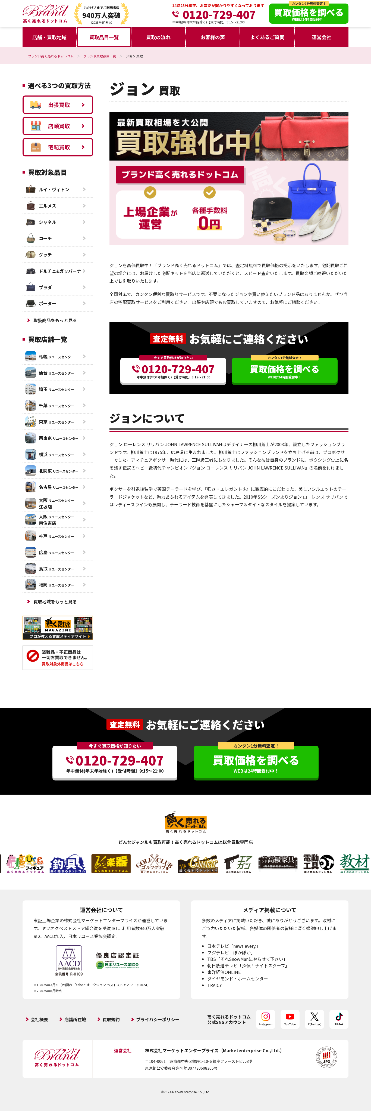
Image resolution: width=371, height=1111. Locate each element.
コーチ (45, 238)
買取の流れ (158, 37)
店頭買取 (59, 126)
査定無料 (168, 338)
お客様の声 (212, 37)
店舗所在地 (75, 1019)
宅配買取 (59, 147)
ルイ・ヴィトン (54, 189)
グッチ (45, 254)
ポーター (47, 303)
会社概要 (39, 1019)
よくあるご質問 (267, 37)
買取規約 (111, 1019)
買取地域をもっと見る (55, 601)
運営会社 (321, 37)
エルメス (47, 205)
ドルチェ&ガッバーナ (60, 271)
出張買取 (59, 105)
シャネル (47, 222)
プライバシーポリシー (158, 1019)
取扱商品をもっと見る (55, 320)
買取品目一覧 (104, 37)
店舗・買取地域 (49, 37)
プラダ (45, 287)
